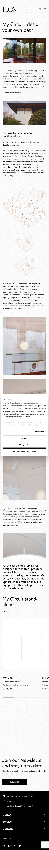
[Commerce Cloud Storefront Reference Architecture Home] (9, 9)
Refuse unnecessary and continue (24, 451)
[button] (30, 9)
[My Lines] (22, 643)
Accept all (24, 438)
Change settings (24, 445)
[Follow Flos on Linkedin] (4, 846)
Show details (39, 431)
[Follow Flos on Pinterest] (20, 846)
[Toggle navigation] (45, 9)
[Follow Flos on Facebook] (9, 846)
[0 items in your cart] (39, 9)
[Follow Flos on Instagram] (15, 846)
